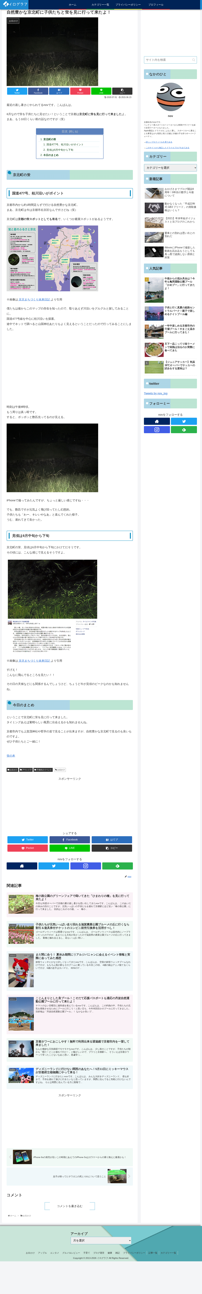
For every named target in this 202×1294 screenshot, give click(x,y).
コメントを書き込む (70, 1206)
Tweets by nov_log (155, 393)
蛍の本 (11, 755)
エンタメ (54, 1253)
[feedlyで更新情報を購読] (117, 866)
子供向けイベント (44, 770)
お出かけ (13, 770)
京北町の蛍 (49, 139)
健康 (110, 1253)
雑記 (117, 1253)
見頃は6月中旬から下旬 (60, 149)
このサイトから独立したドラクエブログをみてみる (167, 148)
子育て (86, 1253)
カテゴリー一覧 (168, 1253)
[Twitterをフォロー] (54, 866)
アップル (42, 1253)
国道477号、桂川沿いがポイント (65, 144)
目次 (65, 131)
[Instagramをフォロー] (85, 866)
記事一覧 (153, 1253)
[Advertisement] (70, 803)
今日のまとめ (51, 155)
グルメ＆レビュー (71, 1253)
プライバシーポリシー (134, 1253)
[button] (193, 60)
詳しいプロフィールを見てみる (159, 142)
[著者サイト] (22, 866)
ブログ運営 (98, 1253)
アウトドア (27, 770)
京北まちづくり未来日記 (34, 299)
